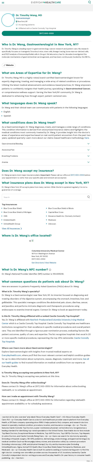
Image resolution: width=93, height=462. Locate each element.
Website (10, 65)
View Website (50, 262)
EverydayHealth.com (11, 355)
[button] (89, 2)
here (87, 138)
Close (88, 461)
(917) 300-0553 (46, 33)
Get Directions (38, 262)
